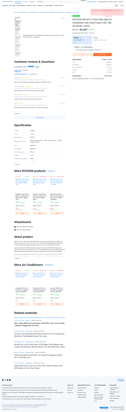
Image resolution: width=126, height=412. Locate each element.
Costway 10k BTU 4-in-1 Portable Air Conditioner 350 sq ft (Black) (39, 289)
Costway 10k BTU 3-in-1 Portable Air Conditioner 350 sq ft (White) (56, 289)
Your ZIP (116, 5)
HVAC (34, 5)
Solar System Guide (115, 396)
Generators (40, 5)
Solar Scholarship (114, 398)
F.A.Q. (95, 401)
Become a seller (112, 1)
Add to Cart (102, 54)
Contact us (70, 392)
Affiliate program (82, 397)
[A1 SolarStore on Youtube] (10, 380)
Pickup (96, 390)
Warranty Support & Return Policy (98, 398)
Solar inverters (29, 331)
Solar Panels (12, 5)
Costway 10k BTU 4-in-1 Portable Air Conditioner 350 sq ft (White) (22, 289)
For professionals (102, 1)
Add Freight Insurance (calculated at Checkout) (88, 50)
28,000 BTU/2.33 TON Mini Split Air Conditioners (51, 12)
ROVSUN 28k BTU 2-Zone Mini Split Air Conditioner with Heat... (30, 79)
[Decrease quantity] (74, 54)
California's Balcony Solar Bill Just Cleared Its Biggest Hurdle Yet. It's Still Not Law (23, 396)
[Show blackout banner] (83, 2)
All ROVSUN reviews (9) (20, 74)
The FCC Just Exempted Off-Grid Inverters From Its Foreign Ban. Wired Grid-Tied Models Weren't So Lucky (29, 390)
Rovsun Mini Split (33, 12)
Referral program (82, 395)
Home (15, 12)
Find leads (80, 390)
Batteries (29, 5)
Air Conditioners (23, 12)
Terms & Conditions (38, 404)
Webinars (112, 400)
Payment (96, 392)
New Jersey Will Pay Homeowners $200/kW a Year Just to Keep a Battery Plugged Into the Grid (27, 388)
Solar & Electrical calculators (114, 388)
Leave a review (40, 117)
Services (25, 1)
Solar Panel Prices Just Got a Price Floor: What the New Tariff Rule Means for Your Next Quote (26, 399)
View (22, 213)
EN (88, 1)
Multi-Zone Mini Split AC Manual (80, 78)
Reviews (69, 390)
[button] (18, 16)
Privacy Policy (14, 409)
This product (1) (32, 74)
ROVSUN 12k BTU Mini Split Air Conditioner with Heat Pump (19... (30, 105)
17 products (51, 171)
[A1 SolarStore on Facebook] (3, 380)
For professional (82, 388)
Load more (17, 113)
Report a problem (98, 395)
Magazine (32, 1)
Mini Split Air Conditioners (72, 12)
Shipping (96, 388)
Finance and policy (30, 341)
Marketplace (18, 1)
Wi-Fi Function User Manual (97, 78)
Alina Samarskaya (20, 320)
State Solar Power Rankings (114, 392)
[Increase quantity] (90, 54)
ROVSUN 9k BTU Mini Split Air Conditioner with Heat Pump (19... (30, 88)
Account (120, 1)
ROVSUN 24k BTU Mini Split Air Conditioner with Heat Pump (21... (30, 96)
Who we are (70, 388)
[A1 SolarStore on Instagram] (7, 380)
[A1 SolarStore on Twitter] (5, 380)
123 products (48, 265)
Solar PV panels (29, 363)
